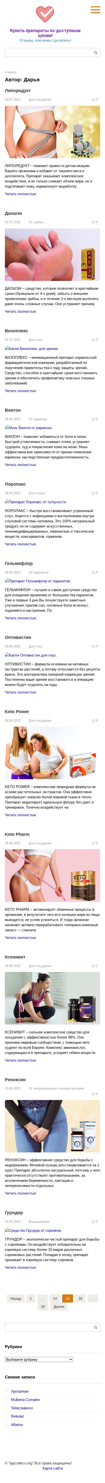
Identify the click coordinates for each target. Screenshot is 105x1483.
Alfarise (17, 1425)
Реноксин (15, 1079)
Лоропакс (15, 484)
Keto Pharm (17, 834)
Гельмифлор (19, 563)
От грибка (36, 222)
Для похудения (40, 99)
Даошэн (13, 213)
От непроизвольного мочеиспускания (56, 1088)
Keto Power (17, 711)
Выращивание (39, 1221)
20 (43, 1306)
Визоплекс (16, 330)
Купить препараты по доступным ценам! (45, 33)
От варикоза (38, 419)
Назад (15, 1298)
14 (55, 1298)
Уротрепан (20, 1391)
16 (80, 1298)
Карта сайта (52, 1468)
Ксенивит (15, 957)
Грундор (14, 1212)
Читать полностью (20, 194)
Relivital (17, 1416)
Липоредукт (18, 90)
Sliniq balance (22, 1408)
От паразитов (39, 572)
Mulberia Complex (25, 1400)
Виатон (13, 410)
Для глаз (35, 340)
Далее (59, 1306)
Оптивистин (18, 637)
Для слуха (36, 493)
